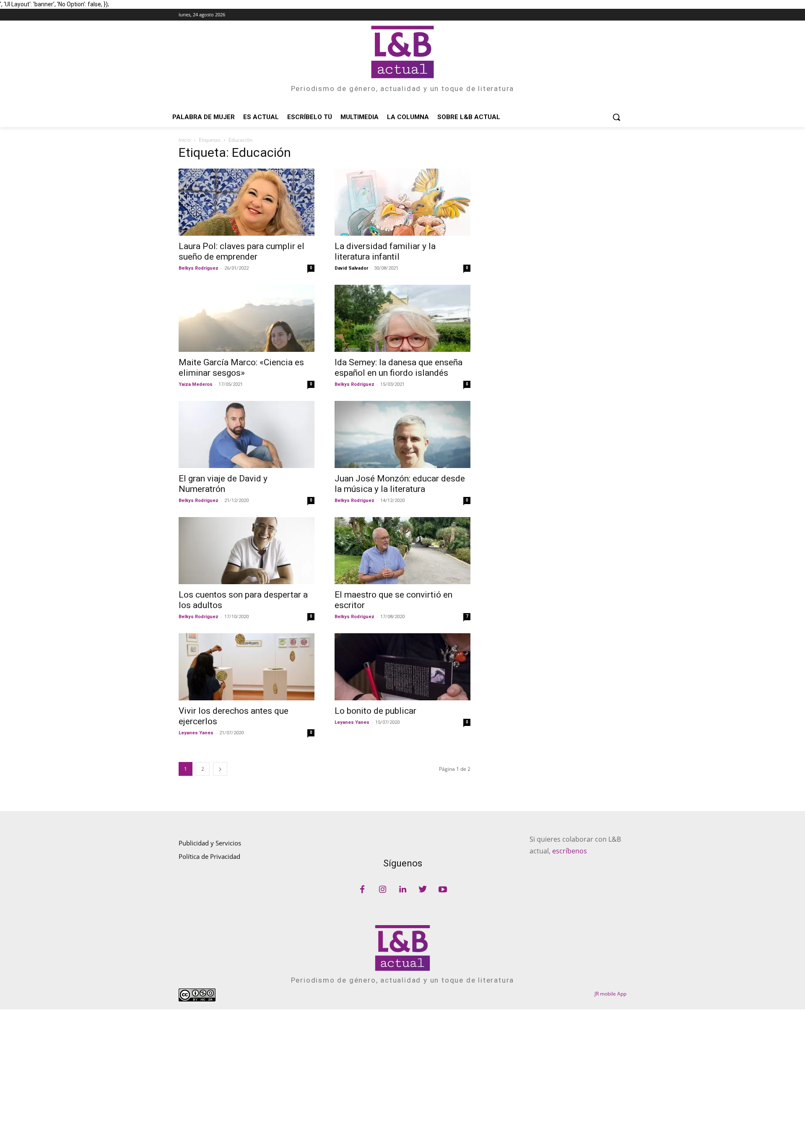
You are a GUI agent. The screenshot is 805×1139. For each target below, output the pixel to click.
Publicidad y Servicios (210, 843)
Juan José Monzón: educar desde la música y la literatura (400, 483)
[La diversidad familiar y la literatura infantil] (402, 202)
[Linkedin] (402, 890)
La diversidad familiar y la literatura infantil (385, 251)
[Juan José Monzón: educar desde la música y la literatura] (402, 434)
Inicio (185, 139)
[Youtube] (443, 890)
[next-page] (220, 769)
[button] (616, 117)
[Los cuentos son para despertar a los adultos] (246, 550)
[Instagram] (382, 890)
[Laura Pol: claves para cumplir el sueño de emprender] (246, 202)
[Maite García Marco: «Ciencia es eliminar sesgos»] (246, 318)
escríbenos (569, 851)
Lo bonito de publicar (375, 711)
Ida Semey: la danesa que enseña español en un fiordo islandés (398, 367)
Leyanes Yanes (196, 733)
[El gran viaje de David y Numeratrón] (246, 434)
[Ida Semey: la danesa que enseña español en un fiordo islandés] (402, 318)
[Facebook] (362, 890)
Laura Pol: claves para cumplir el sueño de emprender (241, 251)
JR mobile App (610, 993)
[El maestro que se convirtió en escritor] (402, 550)
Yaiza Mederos (196, 384)
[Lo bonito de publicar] (402, 666)
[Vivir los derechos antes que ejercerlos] (246, 666)
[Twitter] (423, 890)
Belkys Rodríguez (198, 268)
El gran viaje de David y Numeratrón (223, 483)
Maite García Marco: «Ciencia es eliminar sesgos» (241, 367)
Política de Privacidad (209, 856)
